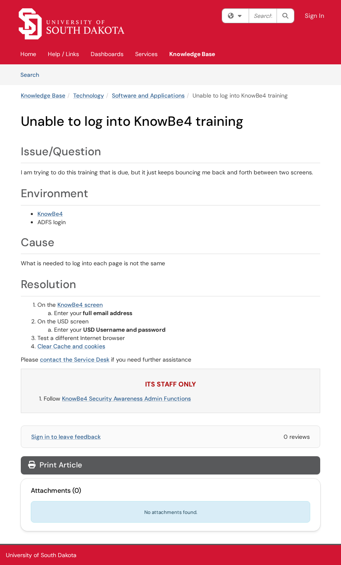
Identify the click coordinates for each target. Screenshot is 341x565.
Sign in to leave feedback (66, 436)
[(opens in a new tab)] (71, 23)
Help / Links (63, 54)
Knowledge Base (192, 54)
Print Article (59, 465)
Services (146, 54)
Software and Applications (148, 95)
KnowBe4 (50, 214)
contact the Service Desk (74, 359)
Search (32, 74)
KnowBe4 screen (80, 304)
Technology (88, 95)
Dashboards (107, 54)
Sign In (314, 16)
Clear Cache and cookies (71, 346)
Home (28, 54)
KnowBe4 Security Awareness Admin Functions (126, 398)
